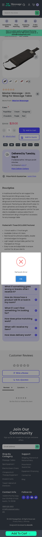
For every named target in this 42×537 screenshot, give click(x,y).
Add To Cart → (21, 533)
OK (21, 279)
